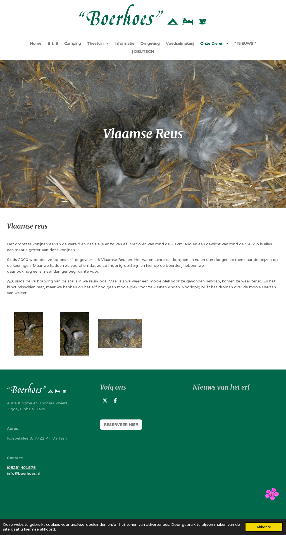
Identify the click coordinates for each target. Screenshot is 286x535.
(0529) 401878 (21, 467)
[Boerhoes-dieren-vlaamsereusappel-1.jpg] (29, 333)
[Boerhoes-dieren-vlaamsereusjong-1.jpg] (120, 333)
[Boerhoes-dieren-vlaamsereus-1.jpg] (74, 333)
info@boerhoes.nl (23, 473)
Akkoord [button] (264, 527)
